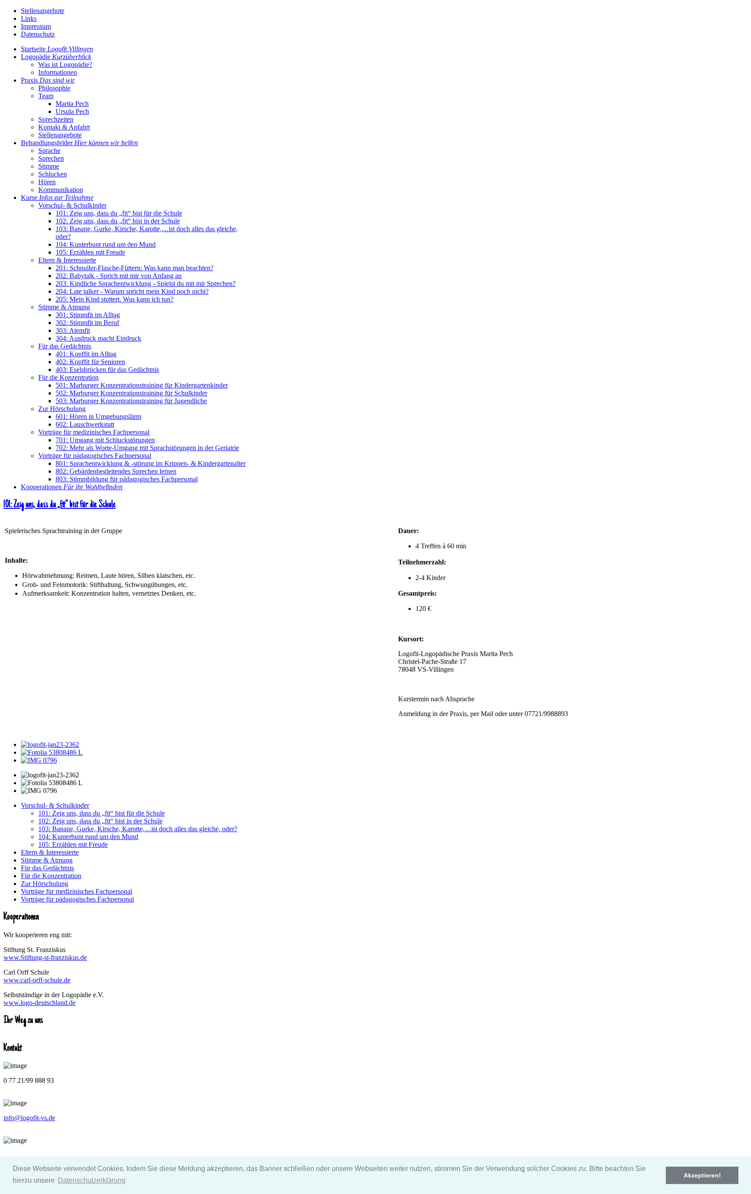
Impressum (36, 26)
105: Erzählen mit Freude (73, 844)
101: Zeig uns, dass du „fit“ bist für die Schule (59, 505)
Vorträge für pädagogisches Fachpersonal (77, 899)
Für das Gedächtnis (47, 868)
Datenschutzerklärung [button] (92, 1180)
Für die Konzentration (51, 875)
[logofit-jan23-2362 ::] (50, 744)
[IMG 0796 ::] (39, 760)
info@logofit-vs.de (29, 1117)
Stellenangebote (42, 10)
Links (29, 18)
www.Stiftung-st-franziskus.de (45, 957)
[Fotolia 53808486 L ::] (52, 752)
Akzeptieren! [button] (702, 1175)
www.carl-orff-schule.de (36, 980)
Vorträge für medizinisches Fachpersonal (76, 891)
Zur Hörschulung (44, 883)
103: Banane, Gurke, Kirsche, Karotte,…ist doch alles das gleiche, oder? (137, 828)
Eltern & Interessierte (50, 852)
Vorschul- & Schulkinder (55, 805)
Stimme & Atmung (47, 860)
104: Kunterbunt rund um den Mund (88, 836)
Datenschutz (38, 34)
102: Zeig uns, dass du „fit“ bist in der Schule (100, 821)
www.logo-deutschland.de (39, 1002)
